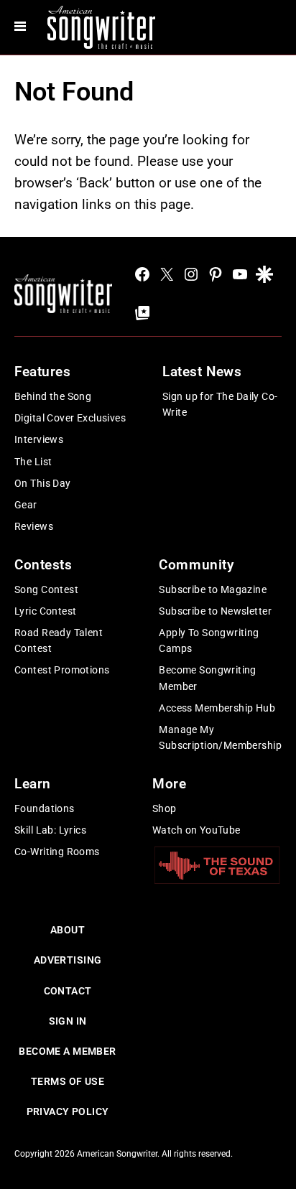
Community (196, 564)
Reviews (33, 526)
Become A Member (67, 1051)
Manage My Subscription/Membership (220, 737)
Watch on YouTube (196, 830)
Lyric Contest (45, 611)
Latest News (201, 371)
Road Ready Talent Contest (58, 640)
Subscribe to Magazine (213, 589)
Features (42, 371)
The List (33, 461)
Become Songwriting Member (207, 677)
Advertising (68, 960)
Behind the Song (52, 396)
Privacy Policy (68, 1111)
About (67, 930)
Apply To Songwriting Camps (209, 640)
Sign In (68, 1021)
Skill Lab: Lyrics (50, 830)
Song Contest (46, 589)
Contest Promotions (62, 670)
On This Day (42, 483)
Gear (25, 504)
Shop (164, 808)
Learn (32, 783)
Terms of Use (67, 1081)
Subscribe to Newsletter (215, 611)
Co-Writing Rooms (57, 851)
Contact (68, 991)
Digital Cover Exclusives (70, 418)
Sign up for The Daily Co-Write (220, 404)
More (169, 783)
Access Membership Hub (217, 708)
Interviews (38, 439)
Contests (43, 564)
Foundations (44, 808)
